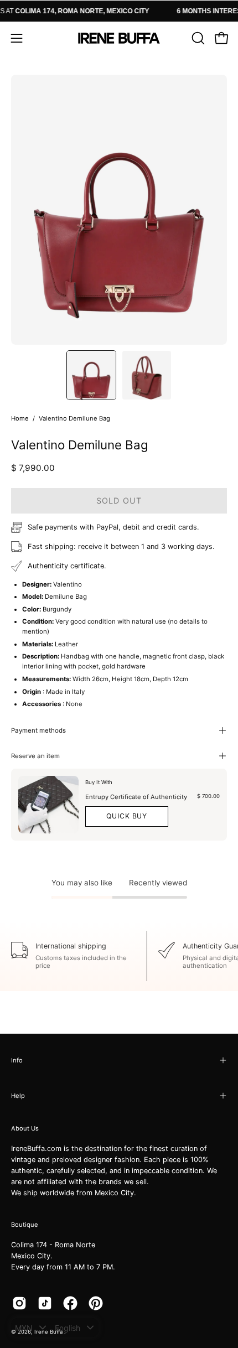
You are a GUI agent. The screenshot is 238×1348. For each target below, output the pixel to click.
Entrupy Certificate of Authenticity (136, 797)
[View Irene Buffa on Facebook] (70, 1303)
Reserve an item (35, 756)
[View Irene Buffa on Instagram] (19, 1303)
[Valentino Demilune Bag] (91, 375)
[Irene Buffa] (119, 38)
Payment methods (38, 730)
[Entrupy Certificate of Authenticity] (48, 804)
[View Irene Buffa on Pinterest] (95, 1303)
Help (18, 1096)
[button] (197, 38)
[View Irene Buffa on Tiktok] (45, 1303)
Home (20, 418)
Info (17, 1060)
